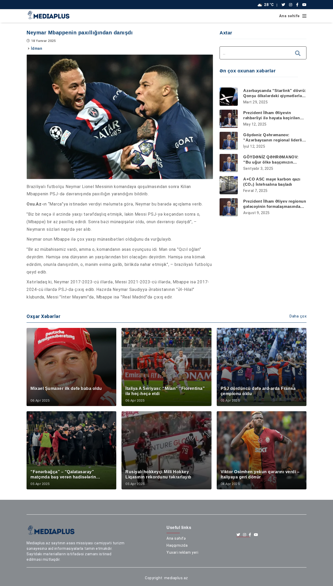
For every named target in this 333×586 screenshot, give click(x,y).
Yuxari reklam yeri (182, 552)
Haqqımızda (177, 545)
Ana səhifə (289, 16)
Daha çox (298, 316)
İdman (36, 48)
